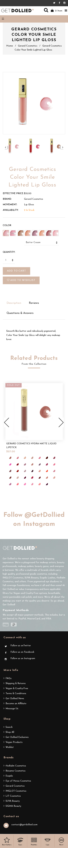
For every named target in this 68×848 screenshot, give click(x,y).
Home (9, 46)
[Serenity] (53, 477)
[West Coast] (39, 483)
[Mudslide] (10, 477)
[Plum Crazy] (24, 477)
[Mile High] (53, 470)
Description (14, 303)
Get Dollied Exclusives (17, 737)
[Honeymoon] (53, 464)
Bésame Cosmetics (15, 771)
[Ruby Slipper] (39, 477)
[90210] (17, 457)
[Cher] (53, 457)
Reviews (34, 303)
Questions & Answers (20, 313)
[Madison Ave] (39, 470)
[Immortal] (17, 470)
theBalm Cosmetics (16, 766)
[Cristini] (17, 464)
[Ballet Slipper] (39, 457)
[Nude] (17, 477)
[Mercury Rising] (46, 470)
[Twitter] (55, 3)
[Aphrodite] (24, 457)
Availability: (11, 210)
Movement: (10, 204)
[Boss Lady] (46, 457)
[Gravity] (39, 464)
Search (9, 727)
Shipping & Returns (16, 683)
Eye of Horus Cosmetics (18, 781)
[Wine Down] (46, 483)
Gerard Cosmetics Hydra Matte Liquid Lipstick (31, 446)
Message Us (12, 708)
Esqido (9, 776)
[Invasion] (24, 470)
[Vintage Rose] (32, 483)
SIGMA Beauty (13, 806)
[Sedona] (46, 477)
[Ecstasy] (24, 464)
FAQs (9, 678)
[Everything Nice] (32, 464)
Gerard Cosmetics (27, 46)
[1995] (10, 457)
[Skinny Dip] (10, 483)
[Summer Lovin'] (24, 483)
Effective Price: (13, 193)
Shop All (10, 732)
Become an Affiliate (16, 703)
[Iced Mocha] (10, 470)
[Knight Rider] (32, 470)
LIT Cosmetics (13, 796)
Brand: (7, 199)
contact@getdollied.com (24, 825)
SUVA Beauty (13, 801)
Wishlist (10, 747)
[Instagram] (64, 3)
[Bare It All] (32, 457)
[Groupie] (46, 464)
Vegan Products (14, 742)
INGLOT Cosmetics (16, 791)
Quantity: (9, 252)
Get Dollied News (15, 698)
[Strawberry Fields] (17, 483)
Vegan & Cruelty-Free (17, 688)
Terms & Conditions (16, 693)
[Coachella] (10, 464)
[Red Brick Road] (32, 477)
